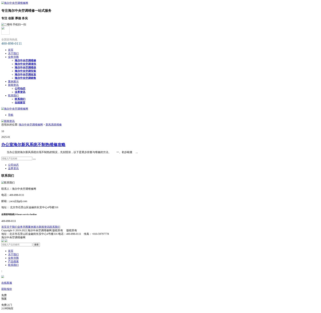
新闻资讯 (13, 85)
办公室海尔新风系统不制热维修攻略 (33, 144)
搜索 (36, 244)
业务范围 (13, 56)
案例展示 (13, 81)
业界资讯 (13, 168)
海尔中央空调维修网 (31, 124)
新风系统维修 (54, 124)
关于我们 (13, 53)
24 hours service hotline (25, 214)
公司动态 (13, 164)
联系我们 (13, 95)
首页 (10, 49)
